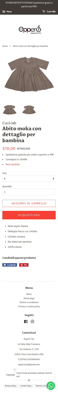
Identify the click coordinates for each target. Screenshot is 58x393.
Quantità (6, 186)
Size (4, 173)
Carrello (51, 11)
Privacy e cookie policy (29, 306)
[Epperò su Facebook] (26, 322)
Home (5, 46)
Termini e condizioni (29, 302)
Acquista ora (29, 215)
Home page (29, 298)
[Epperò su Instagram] (32, 322)
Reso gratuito (13, 164)
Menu (9, 11)
